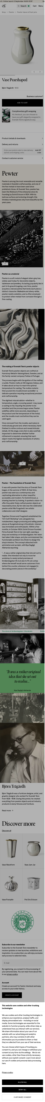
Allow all (22, 1082)
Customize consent (22, 1097)
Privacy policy (7, 1072)
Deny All (22, 1090)
